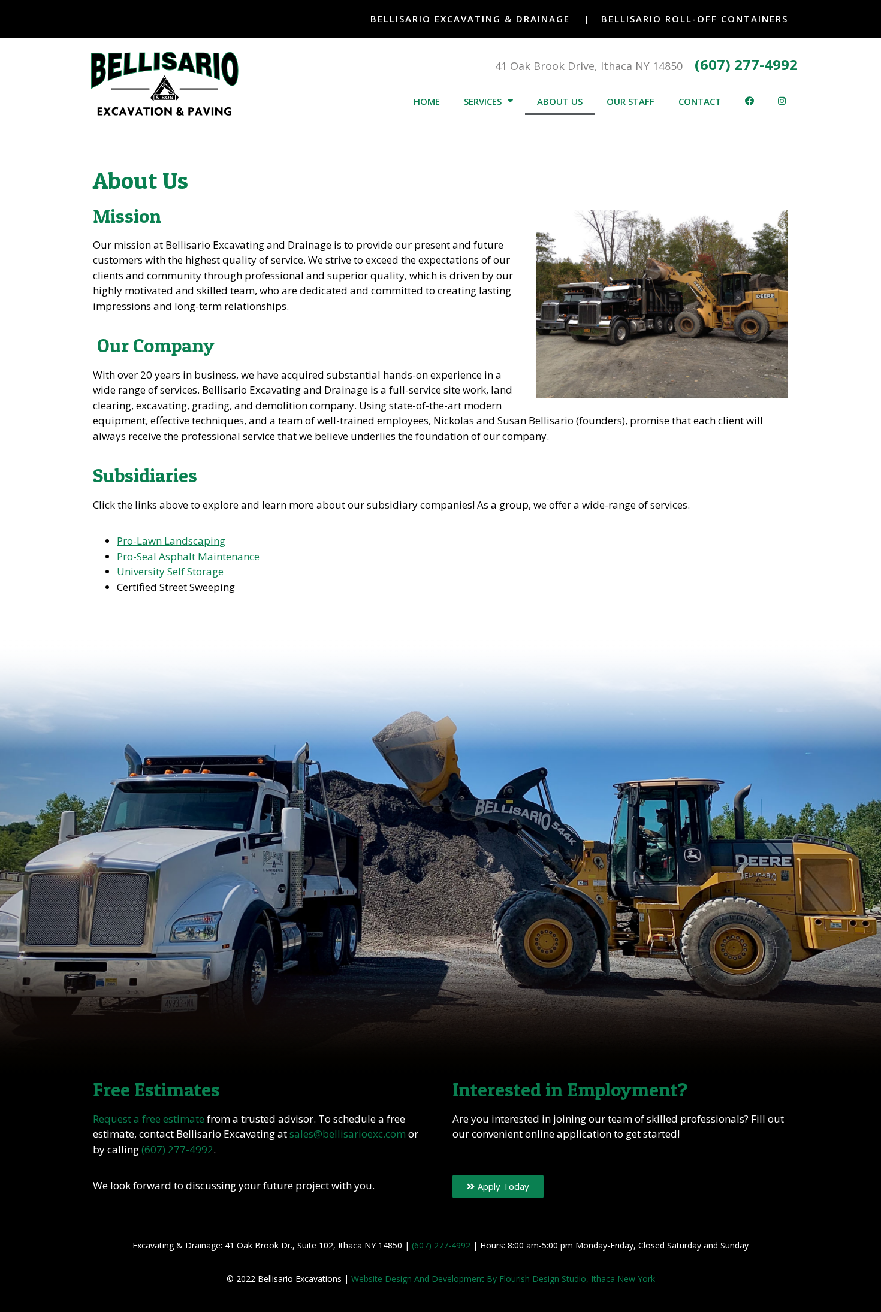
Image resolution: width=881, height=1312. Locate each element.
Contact (699, 101)
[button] (498, 1186)
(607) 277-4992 (746, 64)
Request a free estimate (148, 1119)
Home (427, 101)
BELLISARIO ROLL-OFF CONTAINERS (694, 19)
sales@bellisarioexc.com (347, 1134)
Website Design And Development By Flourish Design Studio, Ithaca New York (503, 1278)
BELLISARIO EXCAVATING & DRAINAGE (470, 19)
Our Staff (630, 101)
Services (483, 101)
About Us (560, 101)
